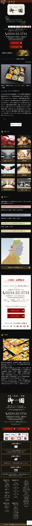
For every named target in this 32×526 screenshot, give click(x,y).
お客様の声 (26, 497)
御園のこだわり (26, 487)
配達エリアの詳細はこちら (15, 267)
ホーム (3, 59)
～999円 (16, 483)
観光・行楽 (7, 495)
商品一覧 (26, 481)
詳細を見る (23, 36)
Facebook (26, 506)
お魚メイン (7, 506)
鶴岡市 (2, 234)
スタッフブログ (10, 59)
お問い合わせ (26, 500)
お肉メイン (7, 504)
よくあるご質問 (26, 489)
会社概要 (14, 3)
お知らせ (26, 494)
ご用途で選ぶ (26, 483)
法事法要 (7, 484)
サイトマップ (26, 504)
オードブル (16, 509)
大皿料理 (7, 500)
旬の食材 (7, 510)
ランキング (26, 486)
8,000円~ (16, 497)
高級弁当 (16, 507)
